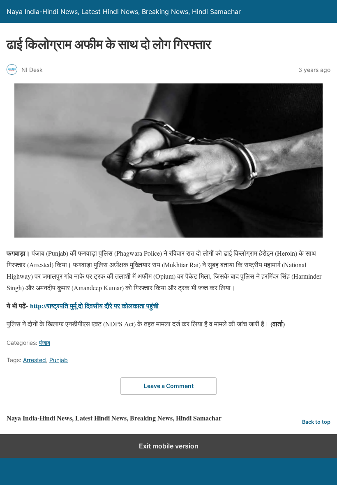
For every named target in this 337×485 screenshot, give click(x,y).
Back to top (316, 422)
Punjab (58, 359)
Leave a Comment (169, 385)
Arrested (34, 359)
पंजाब (44, 342)
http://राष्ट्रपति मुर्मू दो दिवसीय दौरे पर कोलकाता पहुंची (94, 305)
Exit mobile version (169, 446)
